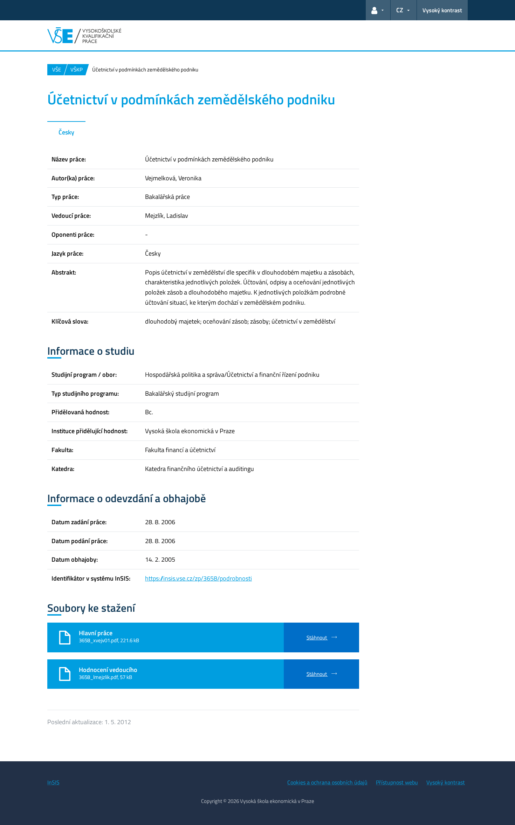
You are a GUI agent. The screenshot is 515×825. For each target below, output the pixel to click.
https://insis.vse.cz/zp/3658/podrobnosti (198, 578)
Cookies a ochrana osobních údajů (327, 782)
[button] (378, 10)
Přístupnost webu (397, 782)
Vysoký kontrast (442, 10)
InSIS (53, 782)
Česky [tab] (66, 132)
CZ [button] (399, 10)
